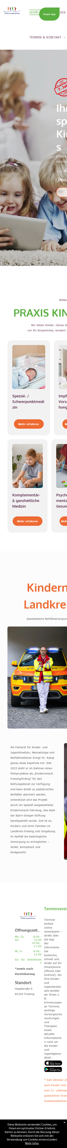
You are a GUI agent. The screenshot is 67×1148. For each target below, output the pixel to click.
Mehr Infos (32, 1143)
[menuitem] (36, 12)
